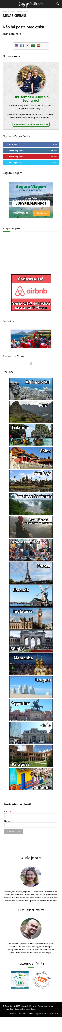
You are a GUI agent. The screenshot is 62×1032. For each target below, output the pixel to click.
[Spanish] (38, 45)
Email (7, 811)
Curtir (54, 144)
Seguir (54, 150)
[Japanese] (27, 45)
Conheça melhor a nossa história (31, 124)
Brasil (12, 12)
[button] (58, 4)
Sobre (13, 1013)
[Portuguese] (33, 45)
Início (5, 12)
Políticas (23, 1013)
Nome (7, 821)
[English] (16, 45)
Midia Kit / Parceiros (38, 1013)
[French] (22, 45)
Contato (54, 1013)
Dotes (33, 1009)
